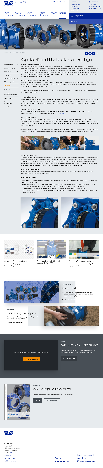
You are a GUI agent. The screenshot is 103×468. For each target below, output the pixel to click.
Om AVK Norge (75, 8)
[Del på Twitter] (93, 53)
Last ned (37, 401)
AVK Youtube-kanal (69, 358)
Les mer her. (60, 113)
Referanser (74, 11)
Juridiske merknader (10, 461)
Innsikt (62, 13)
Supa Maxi (23, 52)
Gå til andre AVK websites (59, 2)
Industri (53, 13)
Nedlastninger (75, 4)
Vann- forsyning (8, 14)
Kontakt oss (75, 6)
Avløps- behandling (20, 14)
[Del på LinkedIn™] (90, 53)
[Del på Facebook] (86, 53)
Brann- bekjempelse (32, 14)
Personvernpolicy (9, 458)
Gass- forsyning (44, 14)
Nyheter (73, 2)
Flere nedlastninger (52, 401)
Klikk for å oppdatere (31, 359)
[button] (11, 64)
